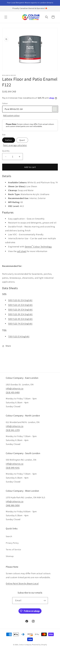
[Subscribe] (44, 600)
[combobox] (30, 109)
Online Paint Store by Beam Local (22, 583)
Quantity (5, 151)
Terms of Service (13, 549)
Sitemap (10, 556)
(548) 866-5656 (13, 505)
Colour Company (25, 645)
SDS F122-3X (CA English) (20, 314)
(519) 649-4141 (13, 467)
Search (9, 536)
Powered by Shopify (39, 645)
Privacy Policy (12, 543)
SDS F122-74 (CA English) (20, 323)
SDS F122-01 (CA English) (20, 300)
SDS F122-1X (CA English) (20, 304)
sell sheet (21, 251)
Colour (5, 103)
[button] (6, 17)
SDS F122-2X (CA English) (20, 309)
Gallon (8, 140)
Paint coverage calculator (15, 145)
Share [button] (8, 346)
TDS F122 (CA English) (18, 336)
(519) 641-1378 (13, 430)
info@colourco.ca (14, 388)
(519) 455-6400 (13, 392)
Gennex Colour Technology (38, 246)
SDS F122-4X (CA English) (20, 318)
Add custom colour (11, 115)
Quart (22, 140)
